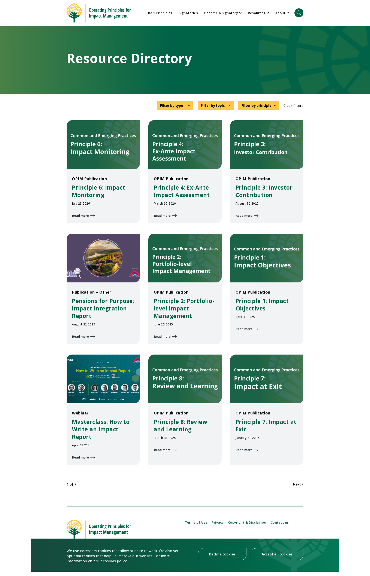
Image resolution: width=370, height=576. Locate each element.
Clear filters (293, 105)
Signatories (188, 13)
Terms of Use (196, 522)
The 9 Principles (159, 13)
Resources (256, 13)
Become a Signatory (221, 13)
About (280, 13)
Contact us (280, 522)
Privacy (218, 522)
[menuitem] (159, 12)
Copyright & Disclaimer (247, 522)
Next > (298, 484)
